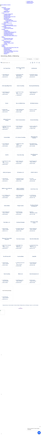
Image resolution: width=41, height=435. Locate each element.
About (3, 40)
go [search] (37, 58)
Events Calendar (11, 305)
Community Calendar (7, 14)
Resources (3, 46)
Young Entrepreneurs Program (9, 34)
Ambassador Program (7, 27)
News (3, 36)
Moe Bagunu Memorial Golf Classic (10, 16)
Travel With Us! (6, 52)
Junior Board (6, 30)
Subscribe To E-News (30, 2)
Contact (3, 45)
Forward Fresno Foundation (8, 24)
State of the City (6, 18)
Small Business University (8, 33)
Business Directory (5, 305)
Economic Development (8, 50)
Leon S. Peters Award (9, 20)
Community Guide (30, 1)
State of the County (7, 15)
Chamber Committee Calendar (9, 42)
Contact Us (31, 305)
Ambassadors (4, 26)
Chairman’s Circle (5, 44)
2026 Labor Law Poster (8, 48)
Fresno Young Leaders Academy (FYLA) (10, 35)
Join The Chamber (35, 305)
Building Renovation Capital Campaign (10, 25)
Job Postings (27, 305)
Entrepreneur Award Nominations (11, 21)
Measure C (5, 53)
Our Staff (5, 43)
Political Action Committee (8, 39)
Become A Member (7, 8)
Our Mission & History (7, 41)
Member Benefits (6, 9)
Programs (3, 29)
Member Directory (7, 11)
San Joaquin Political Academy (9, 32)
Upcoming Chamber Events (8, 13)
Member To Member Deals (21, 305)
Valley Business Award (7, 19)
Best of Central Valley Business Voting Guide (11, 47)
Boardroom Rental (7, 49)
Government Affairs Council (8, 38)
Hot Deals (15, 305)
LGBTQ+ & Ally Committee (8, 28)
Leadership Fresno (7, 31)
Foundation (4, 23)
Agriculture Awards (7, 17)
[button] (1, 62)
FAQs (7, 10)
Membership (4, 7)
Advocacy (3, 37)
